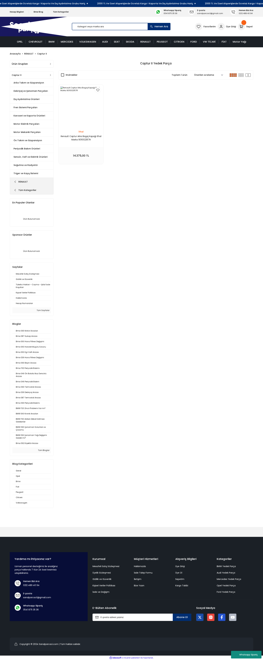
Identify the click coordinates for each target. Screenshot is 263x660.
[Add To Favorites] (98, 90)
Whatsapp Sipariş (248, 654)
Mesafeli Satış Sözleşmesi (106, 566)
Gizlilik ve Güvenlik (102, 579)
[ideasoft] (115, 657)
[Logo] (26, 26)
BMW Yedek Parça (226, 566)
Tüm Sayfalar (42, 310)
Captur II (42, 53)
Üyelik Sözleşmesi (102, 572)
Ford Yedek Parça (226, 591)
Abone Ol (182, 617)
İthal (81, 131)
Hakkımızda (140, 566)
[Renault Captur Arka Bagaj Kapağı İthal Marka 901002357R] (81, 107)
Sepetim (179, 579)
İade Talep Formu (143, 572)
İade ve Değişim (101, 591)
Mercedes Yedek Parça (229, 579)
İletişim (137, 579)
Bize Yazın (139, 585)
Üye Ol (178, 572)
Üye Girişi (180, 566)
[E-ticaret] (131, 657)
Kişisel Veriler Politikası (104, 585)
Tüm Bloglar (43, 450)
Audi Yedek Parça (226, 572)
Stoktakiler (71, 74)
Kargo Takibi (181, 585)
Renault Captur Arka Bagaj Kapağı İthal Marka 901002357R (81, 138)
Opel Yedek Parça (226, 585)
